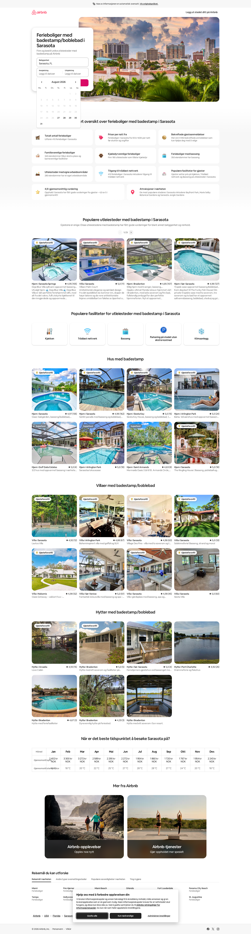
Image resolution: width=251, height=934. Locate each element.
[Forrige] (120, 232)
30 (75, 118)
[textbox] (49, 73)
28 (64, 118)
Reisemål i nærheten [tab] (41, 879)
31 (41, 124)
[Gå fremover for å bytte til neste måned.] (75, 82)
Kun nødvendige (125, 916)
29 (70, 118)
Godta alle (92, 916)
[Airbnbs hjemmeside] (39, 12)
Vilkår (68, 929)
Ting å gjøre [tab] (135, 879)
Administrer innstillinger (159, 916)
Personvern (57, 929)
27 (58, 118)
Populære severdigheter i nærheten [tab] (108, 879)
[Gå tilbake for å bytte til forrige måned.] (42, 82)
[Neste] (131, 232)
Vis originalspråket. (149, 3)
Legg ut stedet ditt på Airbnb (202, 12)
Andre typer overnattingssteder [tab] (71, 879)
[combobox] (62, 63)
